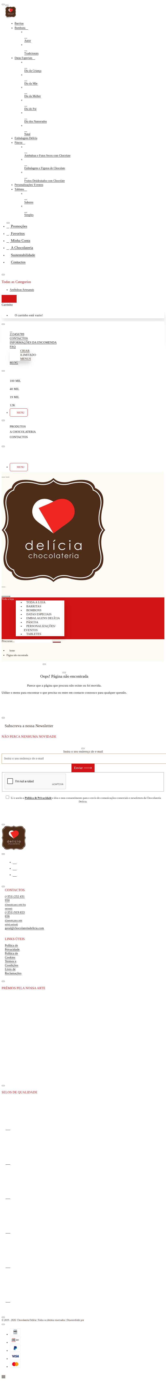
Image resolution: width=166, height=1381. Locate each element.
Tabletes (33, 634)
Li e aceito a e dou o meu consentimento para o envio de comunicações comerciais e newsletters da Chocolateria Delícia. (85, 799)
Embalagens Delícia (43, 618)
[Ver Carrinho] (6, 591)
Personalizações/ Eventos (39, 628)
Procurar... (8, 641)
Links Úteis (15, 939)
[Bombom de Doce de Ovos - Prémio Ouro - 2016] (15, 1047)
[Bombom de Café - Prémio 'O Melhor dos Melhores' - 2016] (15, 1018)
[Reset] (9, 299)
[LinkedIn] (15, 874)
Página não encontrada (17, 655)
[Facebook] (15, 862)
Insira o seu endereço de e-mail (83, 751)
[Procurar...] (6, 596)
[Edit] (7, 5)
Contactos (15, 890)
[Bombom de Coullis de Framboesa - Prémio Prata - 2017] (15, 1076)
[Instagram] (15, 868)
